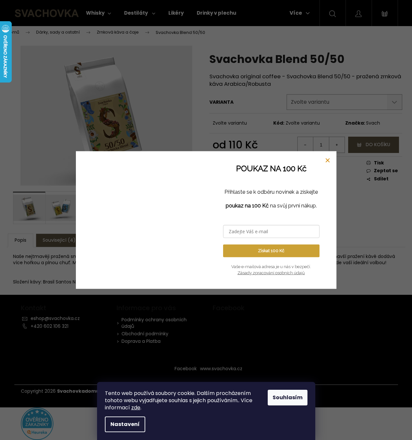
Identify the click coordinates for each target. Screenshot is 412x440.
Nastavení (125, 424)
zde (135, 407)
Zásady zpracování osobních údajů (271, 272)
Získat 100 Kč (271, 250)
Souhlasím (288, 397)
